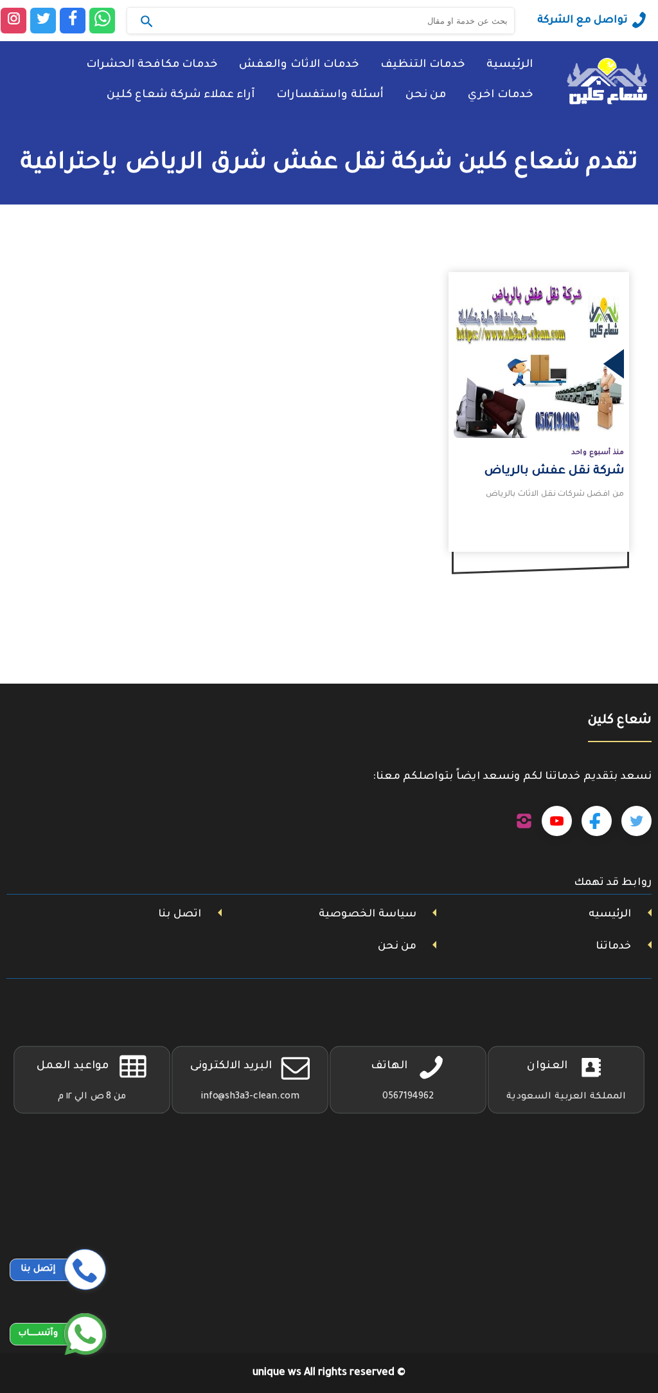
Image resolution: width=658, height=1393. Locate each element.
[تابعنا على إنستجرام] (524, 821)
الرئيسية (509, 65)
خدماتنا (613, 946)
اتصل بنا (179, 914)
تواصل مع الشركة (582, 20)
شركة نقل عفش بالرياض (554, 471)
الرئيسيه (610, 914)
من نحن (425, 95)
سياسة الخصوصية (367, 914)
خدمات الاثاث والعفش (299, 65)
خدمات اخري (500, 95)
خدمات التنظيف (422, 65)
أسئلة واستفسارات (330, 95)
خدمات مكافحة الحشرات (151, 65)
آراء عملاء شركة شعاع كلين (180, 95)
